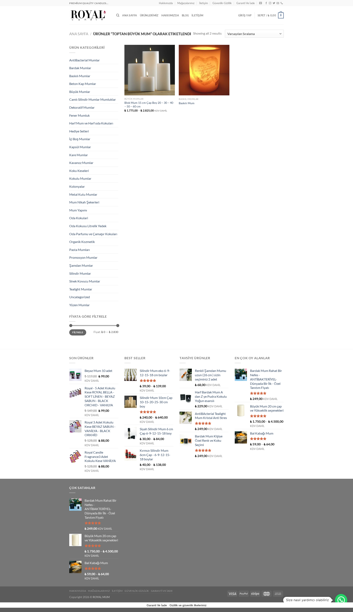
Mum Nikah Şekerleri (84, 202)
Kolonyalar (77, 186)
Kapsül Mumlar (80, 147)
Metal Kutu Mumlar (83, 194)
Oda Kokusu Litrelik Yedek (87, 226)
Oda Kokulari (78, 218)
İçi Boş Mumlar (79, 139)
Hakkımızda (166, 3)
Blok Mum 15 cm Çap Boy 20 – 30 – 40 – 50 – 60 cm (148, 104)
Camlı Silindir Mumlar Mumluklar (92, 99)
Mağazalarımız (185, 3)
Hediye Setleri (79, 131)
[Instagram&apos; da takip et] (270, 3)
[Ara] (117, 15)
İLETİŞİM (197, 15)
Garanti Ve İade (245, 3)
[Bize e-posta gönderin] (278, 3)
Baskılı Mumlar (79, 76)
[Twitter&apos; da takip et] (274, 3)
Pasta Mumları (79, 250)
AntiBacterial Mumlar (84, 60)
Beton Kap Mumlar (82, 84)
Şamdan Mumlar (81, 265)
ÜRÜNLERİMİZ (149, 15)
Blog (185, 15)
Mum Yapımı (78, 210)
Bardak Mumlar (80, 68)
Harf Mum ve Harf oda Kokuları (91, 123)
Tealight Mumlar (80, 289)
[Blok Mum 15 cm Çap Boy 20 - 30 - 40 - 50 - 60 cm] (149, 70)
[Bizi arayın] (281, 3)
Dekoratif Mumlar (82, 107)
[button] (341, 600)
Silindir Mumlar (80, 273)
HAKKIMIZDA (170, 15)
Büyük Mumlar (79, 92)
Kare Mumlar (78, 155)
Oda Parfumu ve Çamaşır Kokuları (93, 234)
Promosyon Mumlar (83, 257)
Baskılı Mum (186, 103)
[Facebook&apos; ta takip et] (266, 3)
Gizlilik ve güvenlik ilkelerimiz (188, 605)
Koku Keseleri (79, 171)
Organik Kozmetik (82, 242)
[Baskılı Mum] (204, 70)
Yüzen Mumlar (79, 305)
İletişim (203, 3)
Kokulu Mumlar (80, 178)
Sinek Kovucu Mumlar (84, 281)
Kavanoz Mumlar (81, 163)
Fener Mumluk (79, 115)
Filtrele (77, 332)
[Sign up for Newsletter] (260, 3)
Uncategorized (79, 297)
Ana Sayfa (129, 15)
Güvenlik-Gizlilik (222, 3)
